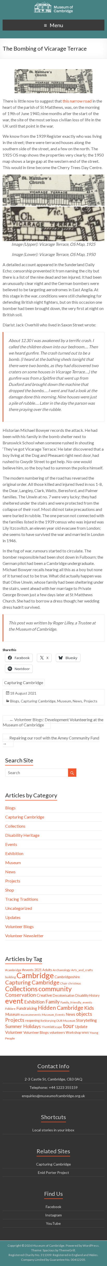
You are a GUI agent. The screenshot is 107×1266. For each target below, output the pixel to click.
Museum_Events (53, 1015)
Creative (44, 995)
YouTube (53, 1223)
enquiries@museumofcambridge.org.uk (53, 1096)
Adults (47, 970)
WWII (85, 1032)
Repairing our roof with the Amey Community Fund (51, 740)
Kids (89, 1008)
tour (68, 1025)
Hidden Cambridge (60, 1007)
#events (28, 970)
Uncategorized (18, 908)
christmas (74, 983)
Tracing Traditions (21, 899)
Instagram (53, 1215)
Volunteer (14, 1032)
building (10, 977)
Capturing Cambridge (23, 682)
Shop (9, 889)
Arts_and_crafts (82, 970)
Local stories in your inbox (53, 1130)
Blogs (14, 701)
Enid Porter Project (53, 1172)
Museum (64, 701)
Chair (64, 983)
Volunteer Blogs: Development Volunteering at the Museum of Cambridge (53, 722)
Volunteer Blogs (19, 926)
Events (11, 844)
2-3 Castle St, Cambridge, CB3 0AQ (53, 1079)
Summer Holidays (23, 1026)
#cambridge (13, 970)
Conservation (20, 995)
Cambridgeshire (67, 977)
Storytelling (86, 1020)
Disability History (87, 996)
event (14, 1000)
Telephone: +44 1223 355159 (53, 1087)
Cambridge (35, 975)
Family (52, 1002)
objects (84, 1014)
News (77, 701)
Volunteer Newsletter (24, 935)
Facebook (53, 1206)
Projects (90, 701)
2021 (38, 970)
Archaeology (61, 970)
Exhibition (14, 853)
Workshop (73, 1033)
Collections (15, 825)
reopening (32, 1021)
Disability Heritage (22, 835)
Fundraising (26, 1008)
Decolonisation (64, 996)
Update (81, 1026)
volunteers (57, 1033)
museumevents (31, 1014)
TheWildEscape (52, 1027)
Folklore (10, 1008)
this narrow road (77, 100)
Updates (13, 917)
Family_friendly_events (76, 1002)
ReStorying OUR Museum (58, 1021)
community (55, 989)
